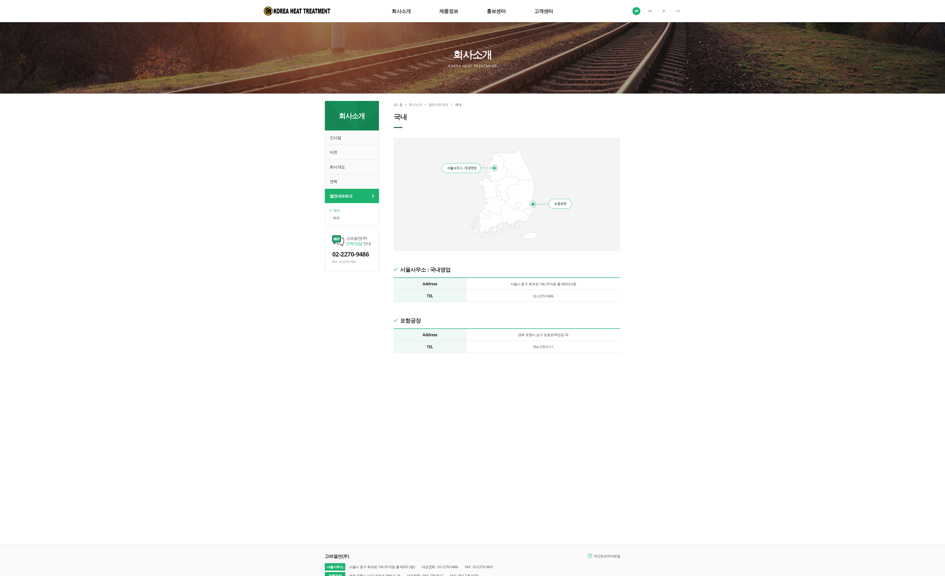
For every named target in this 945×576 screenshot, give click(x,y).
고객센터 (543, 11)
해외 (336, 217)
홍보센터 (496, 11)
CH (678, 11)
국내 (336, 210)
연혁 (333, 181)
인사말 (335, 137)
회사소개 (401, 11)
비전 (333, 152)
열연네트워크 (341, 196)
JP (664, 11)
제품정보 (448, 11)
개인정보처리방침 (607, 556)
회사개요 (337, 167)
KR (636, 11)
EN (650, 11)
